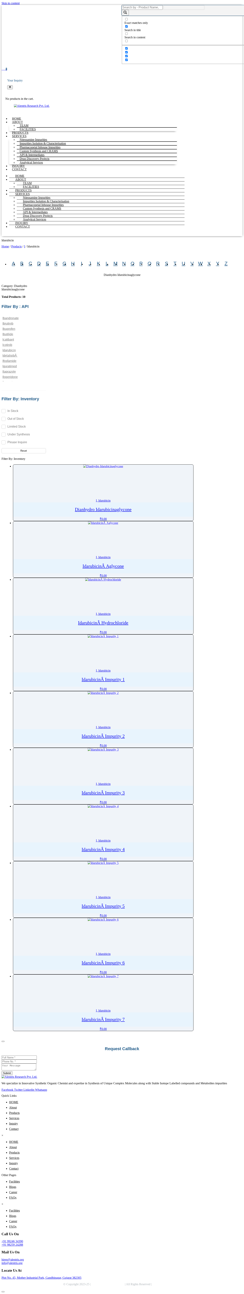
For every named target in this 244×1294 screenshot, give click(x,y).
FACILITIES (28, 129)
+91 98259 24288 (12, 1244)
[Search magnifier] (125, 13)
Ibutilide (7, 334)
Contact (13, 1128)
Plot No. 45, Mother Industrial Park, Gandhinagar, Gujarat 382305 (41, 1277)
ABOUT (20, 179)
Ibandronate (10, 318)
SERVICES (22, 194)
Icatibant (8, 339)
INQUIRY (18, 166)
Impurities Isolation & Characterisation (46, 201)
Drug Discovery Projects (38, 215)
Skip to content (11, 3)
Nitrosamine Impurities (36, 197)
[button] (10, 87)
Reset (23, 450)
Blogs (12, 1186)
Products (16, 246)
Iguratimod (9, 366)
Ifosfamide (9, 361)
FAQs (12, 1197)
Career (13, 1192)
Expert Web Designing (167, 1284)
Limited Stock (16, 426)
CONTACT (19, 169)
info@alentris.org (12, 1263)
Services (14, 1118)
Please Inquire (17, 442)
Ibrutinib (7, 323)
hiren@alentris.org (13, 1259)
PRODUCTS (20, 132)
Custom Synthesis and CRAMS (42, 208)
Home (5, 246)
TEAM (27, 183)
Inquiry (13, 1123)
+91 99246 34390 (12, 1241)
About (13, 1107)
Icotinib (7, 344)
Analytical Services (31, 162)
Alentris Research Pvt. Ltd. (108, 1284)
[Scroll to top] (3, 1291)
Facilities (14, 1181)
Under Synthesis (18, 434)
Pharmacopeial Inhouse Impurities (43, 204)
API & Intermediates (35, 212)
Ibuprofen (8, 328)
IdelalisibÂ (10, 355)
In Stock (12, 410)
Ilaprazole (9, 371)
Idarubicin (9, 350)
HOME (16, 118)
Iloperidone (10, 377)
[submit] (3, 1041)
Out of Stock (15, 418)
